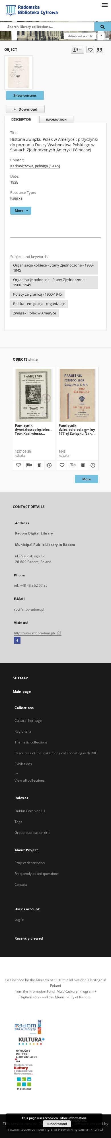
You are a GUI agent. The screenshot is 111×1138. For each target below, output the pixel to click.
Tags (18, 821)
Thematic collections (31, 742)
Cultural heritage (28, 720)
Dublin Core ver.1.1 (30, 810)
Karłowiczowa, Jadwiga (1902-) (35, 166)
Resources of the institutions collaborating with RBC (56, 753)
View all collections (30, 780)
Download (27, 109)
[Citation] (99, 49)
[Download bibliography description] (28, 465)
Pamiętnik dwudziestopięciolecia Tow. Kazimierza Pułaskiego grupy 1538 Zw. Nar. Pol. (34, 429)
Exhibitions (23, 763)
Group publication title (32, 832)
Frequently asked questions (37, 873)
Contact (21, 884)
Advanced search (80, 36)
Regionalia (23, 731)
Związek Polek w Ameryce (34, 313)
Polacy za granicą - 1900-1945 (37, 294)
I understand (57, 1123)
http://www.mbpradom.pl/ (35, 633)
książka (16, 198)
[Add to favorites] (90, 49)
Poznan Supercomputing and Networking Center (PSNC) (55, 1129)
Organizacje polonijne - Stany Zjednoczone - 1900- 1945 (50, 282)
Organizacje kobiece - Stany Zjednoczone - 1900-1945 (53, 268)
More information (73, 1118)
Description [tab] (21, 119)
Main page (22, 691)
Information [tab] (56, 119)
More (86, 479)
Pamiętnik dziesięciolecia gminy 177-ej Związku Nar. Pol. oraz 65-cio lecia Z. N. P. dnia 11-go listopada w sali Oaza (77, 429)
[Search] (102, 26)
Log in (19, 919)
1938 (14, 182)
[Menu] (104, 4)
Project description (30, 862)
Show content (24, 95)
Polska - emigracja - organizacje (39, 303)
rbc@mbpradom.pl (29, 609)
